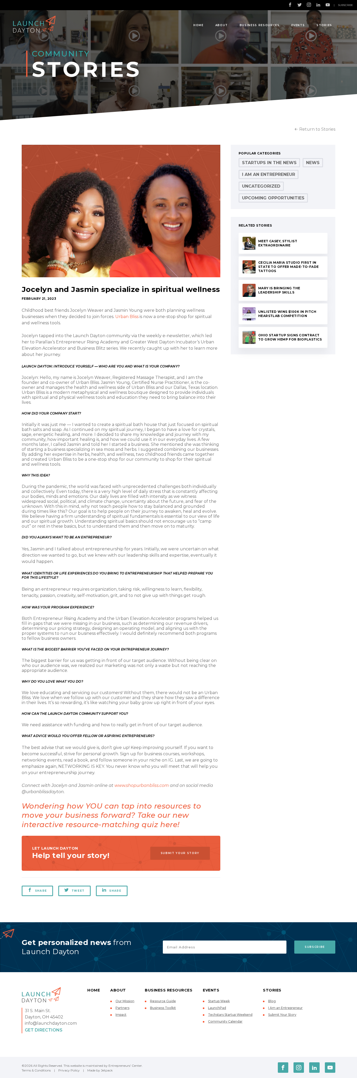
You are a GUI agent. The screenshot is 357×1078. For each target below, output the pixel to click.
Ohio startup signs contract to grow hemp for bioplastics (290, 337)
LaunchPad (217, 1008)
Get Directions (43, 1030)
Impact (121, 1015)
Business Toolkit (163, 1008)
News (313, 162)
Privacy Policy (69, 1070)
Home (198, 25)
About (221, 25)
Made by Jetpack (100, 1070)
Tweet (78, 890)
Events (298, 25)
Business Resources (260, 25)
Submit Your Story (180, 853)
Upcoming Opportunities (273, 197)
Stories (324, 25)
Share (41, 890)
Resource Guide (163, 1001)
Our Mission (125, 1001)
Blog (272, 1001)
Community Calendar (225, 1021)
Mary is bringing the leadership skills (279, 290)
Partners (122, 1008)
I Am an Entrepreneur (268, 174)
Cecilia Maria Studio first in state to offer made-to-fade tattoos (288, 267)
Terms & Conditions (36, 1070)
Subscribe (345, 5)
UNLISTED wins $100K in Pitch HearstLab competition (287, 314)
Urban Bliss (127, 316)
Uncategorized (261, 186)
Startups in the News (269, 162)
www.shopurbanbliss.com (141, 785)
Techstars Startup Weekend (230, 1015)
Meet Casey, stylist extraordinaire (277, 243)
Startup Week (219, 1001)
